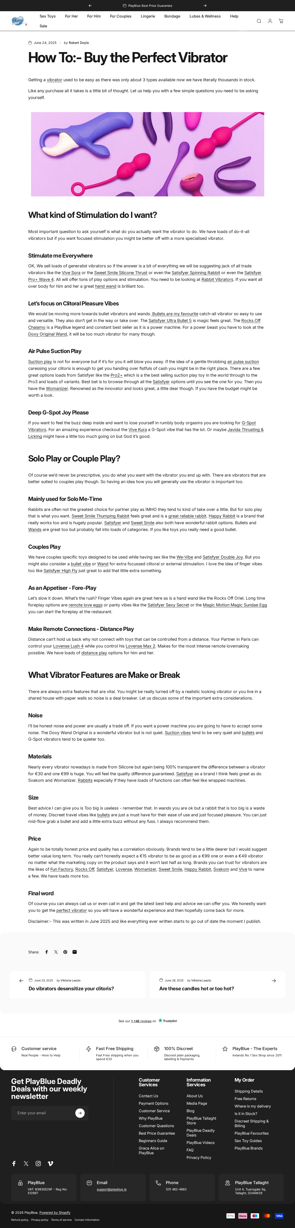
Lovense (124, 869)
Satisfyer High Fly (60, 570)
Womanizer (57, 388)
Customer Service (154, 1110)
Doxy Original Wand (47, 333)
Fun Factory (61, 869)
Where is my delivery (253, 1106)
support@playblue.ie (112, 1189)
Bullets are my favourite (174, 313)
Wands (35, 529)
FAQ (190, 1150)
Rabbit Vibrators (217, 279)
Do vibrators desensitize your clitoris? (71, 988)
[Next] (205, 5)
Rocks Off (84, 869)
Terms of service (61, 1219)
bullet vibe (81, 563)
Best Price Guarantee (157, 1133)
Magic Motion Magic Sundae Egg (235, 604)
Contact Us (148, 1096)
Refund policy (19, 1219)
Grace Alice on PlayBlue (151, 1150)
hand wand (105, 286)
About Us (195, 1096)
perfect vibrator (71, 910)
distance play (94, 652)
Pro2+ (117, 374)
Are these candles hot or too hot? (196, 988)
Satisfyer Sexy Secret (168, 604)
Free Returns (245, 1098)
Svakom (221, 869)
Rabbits (85, 780)
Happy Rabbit (222, 515)
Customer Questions (156, 1125)
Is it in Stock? (246, 1113)
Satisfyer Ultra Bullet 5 (170, 320)
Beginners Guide (153, 1140)
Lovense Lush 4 (68, 646)
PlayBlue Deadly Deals (201, 1132)
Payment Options (153, 1103)
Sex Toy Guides (248, 1140)
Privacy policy (39, 1219)
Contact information (87, 1219)
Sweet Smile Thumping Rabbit (100, 515)
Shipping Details (249, 1091)
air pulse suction (243, 361)
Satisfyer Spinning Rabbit (196, 272)
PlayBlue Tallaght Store (201, 1120)
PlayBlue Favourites (252, 1133)
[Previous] (90, 5)
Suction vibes (178, 732)
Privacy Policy (199, 1157)
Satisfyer (161, 381)
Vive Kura (137, 429)
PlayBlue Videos (201, 1142)
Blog (190, 1110)
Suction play (40, 361)
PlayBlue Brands (249, 1148)
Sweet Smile (142, 522)
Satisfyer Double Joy (223, 557)
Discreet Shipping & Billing (252, 1123)
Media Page (197, 1103)
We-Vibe (185, 557)
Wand (102, 563)
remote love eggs (86, 604)
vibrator (54, 79)
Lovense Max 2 (140, 646)
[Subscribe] (80, 1113)
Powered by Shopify (54, 1212)
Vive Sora (71, 272)
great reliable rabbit (187, 515)
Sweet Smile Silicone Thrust (120, 272)
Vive (243, 869)
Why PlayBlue (151, 1118)
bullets (248, 732)
